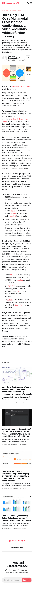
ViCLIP (13, 213)
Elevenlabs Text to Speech (21, 86)
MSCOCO (13, 275)
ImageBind (12, 216)
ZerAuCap (18, 305)
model (20, 291)
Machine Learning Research (11, 11)
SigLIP (13, 211)
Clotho (9, 300)
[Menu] (31, 3)
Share (27, 58)
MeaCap (20, 280)
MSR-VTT (11, 286)
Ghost (21, 548)
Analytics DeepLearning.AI (14, 57)
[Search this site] (28, 3)
